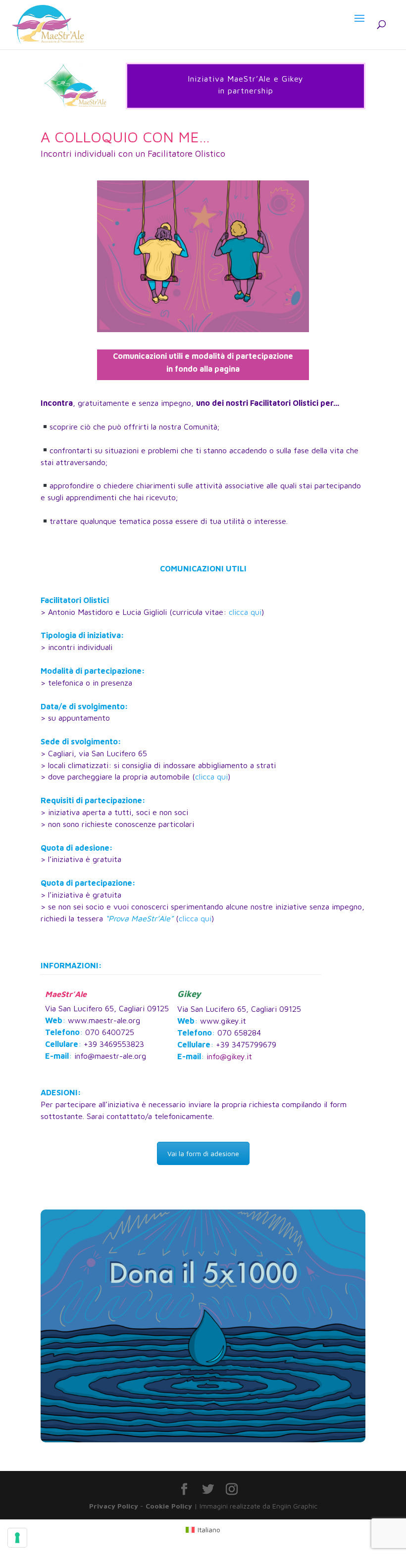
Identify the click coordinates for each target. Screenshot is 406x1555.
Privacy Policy (113, 1506)
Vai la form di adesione (203, 1153)
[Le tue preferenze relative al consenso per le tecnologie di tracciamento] (17, 1537)
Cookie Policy (169, 1506)
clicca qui (245, 611)
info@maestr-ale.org (110, 1055)
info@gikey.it (229, 1056)
